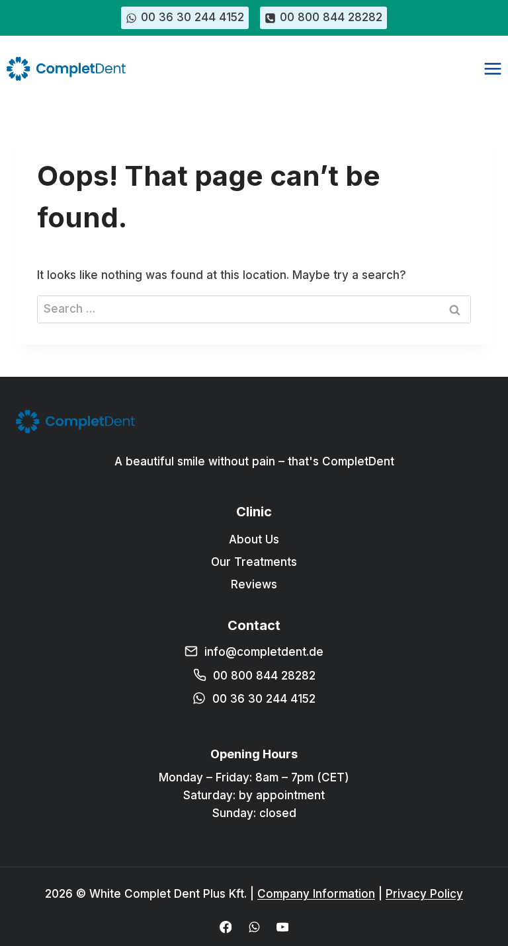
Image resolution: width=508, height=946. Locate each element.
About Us (254, 539)
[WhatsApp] (253, 927)
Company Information (316, 893)
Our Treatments (254, 562)
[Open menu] (492, 68)
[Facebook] (225, 927)
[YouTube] (282, 927)
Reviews (254, 584)
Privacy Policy (424, 893)
